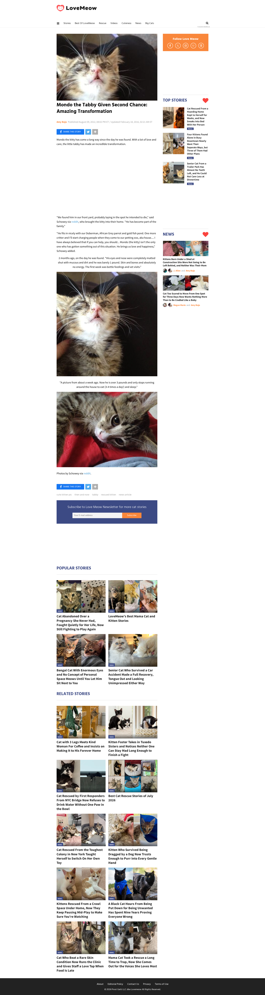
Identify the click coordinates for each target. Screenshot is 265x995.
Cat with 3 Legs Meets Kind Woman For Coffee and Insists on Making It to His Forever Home (80, 746)
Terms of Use (161, 984)
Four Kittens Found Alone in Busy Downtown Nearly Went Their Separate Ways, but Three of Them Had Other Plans (197, 144)
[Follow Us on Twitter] (178, 45)
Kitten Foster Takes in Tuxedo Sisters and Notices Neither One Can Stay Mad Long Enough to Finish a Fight (131, 748)
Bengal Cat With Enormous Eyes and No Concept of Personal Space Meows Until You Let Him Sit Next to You (80, 676)
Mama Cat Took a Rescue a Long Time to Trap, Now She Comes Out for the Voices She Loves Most (132, 961)
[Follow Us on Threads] (201, 45)
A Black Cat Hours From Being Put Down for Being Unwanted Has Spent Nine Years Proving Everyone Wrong (130, 910)
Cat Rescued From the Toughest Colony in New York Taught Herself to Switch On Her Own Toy (80, 856)
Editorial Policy (115, 984)
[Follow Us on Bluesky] (193, 45)
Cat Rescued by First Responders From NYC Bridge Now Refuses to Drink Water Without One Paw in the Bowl (81, 802)
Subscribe (131, 515)
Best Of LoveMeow (85, 23)
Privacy (147, 984)
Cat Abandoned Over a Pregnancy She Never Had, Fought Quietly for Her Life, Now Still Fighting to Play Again (80, 622)
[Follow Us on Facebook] (170, 45)
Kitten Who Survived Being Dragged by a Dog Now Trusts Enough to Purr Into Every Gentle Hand (132, 856)
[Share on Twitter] (88, 132)
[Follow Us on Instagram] (185, 45)
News (138, 23)
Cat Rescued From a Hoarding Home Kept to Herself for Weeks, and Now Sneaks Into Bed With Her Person (197, 116)
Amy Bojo (62, 121)
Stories (67, 23)
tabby (95, 495)
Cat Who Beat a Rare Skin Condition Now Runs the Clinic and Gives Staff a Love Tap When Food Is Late (80, 964)
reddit (74, 221)
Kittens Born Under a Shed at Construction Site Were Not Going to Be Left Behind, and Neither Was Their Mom (184, 262)
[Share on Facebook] (70, 132)
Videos (113, 23)
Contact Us (133, 984)
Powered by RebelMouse (204, 27)
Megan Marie (179, 305)
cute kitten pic (64, 495)
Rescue (102, 23)
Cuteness (126, 23)
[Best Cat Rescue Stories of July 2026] (132, 776)
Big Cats (149, 23)
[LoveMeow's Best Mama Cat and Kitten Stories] (132, 596)
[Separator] (95, 132)
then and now (82, 495)
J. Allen (177, 270)
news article (125, 495)
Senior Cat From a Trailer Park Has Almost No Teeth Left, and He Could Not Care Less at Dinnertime (197, 171)
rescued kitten (108, 495)
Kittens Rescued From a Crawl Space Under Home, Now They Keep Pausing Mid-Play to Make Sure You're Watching (79, 910)
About (100, 984)
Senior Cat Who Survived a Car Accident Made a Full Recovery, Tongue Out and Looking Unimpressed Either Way (130, 676)
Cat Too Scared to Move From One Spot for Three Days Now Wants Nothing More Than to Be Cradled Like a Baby (185, 297)
